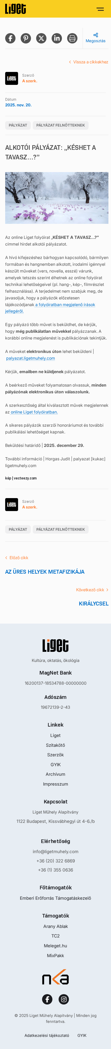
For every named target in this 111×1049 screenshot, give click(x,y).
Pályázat (18, 125)
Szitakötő (55, 745)
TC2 (55, 936)
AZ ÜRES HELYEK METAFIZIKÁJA (44, 571)
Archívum (55, 774)
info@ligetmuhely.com (55, 851)
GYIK (56, 764)
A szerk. (29, 80)
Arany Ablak (55, 926)
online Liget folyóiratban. (34, 412)
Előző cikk (19, 557)
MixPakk (55, 955)
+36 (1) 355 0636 (55, 870)
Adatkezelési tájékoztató (47, 1035)
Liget (55, 735)
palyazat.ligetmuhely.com (30, 358)
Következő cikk (90, 589)
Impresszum (55, 784)
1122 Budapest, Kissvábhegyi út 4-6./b (56, 821)
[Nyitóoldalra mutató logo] (55, 645)
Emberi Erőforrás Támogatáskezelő (55, 898)
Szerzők (55, 754)
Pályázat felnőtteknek (60, 125)
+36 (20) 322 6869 (55, 860)
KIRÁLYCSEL (93, 603)
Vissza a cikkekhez (90, 61)
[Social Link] (47, 999)
